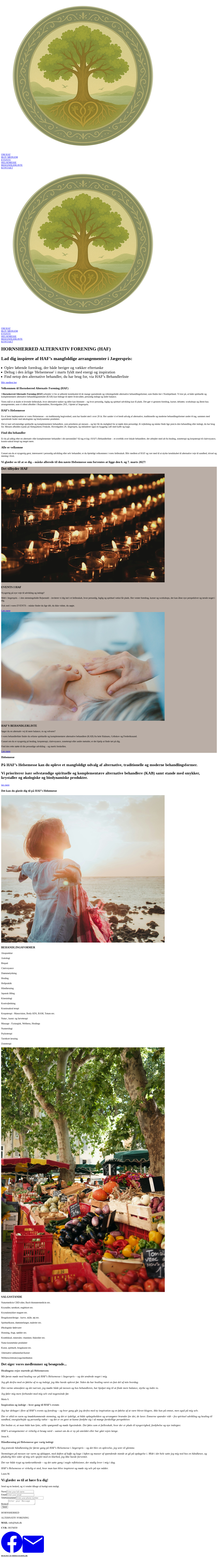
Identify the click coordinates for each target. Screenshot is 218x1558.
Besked (4, 1504)
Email (4, 1494)
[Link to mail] (33, 1552)
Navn (3, 1491)
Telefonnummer (8, 1497)
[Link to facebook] (12, 1552)
